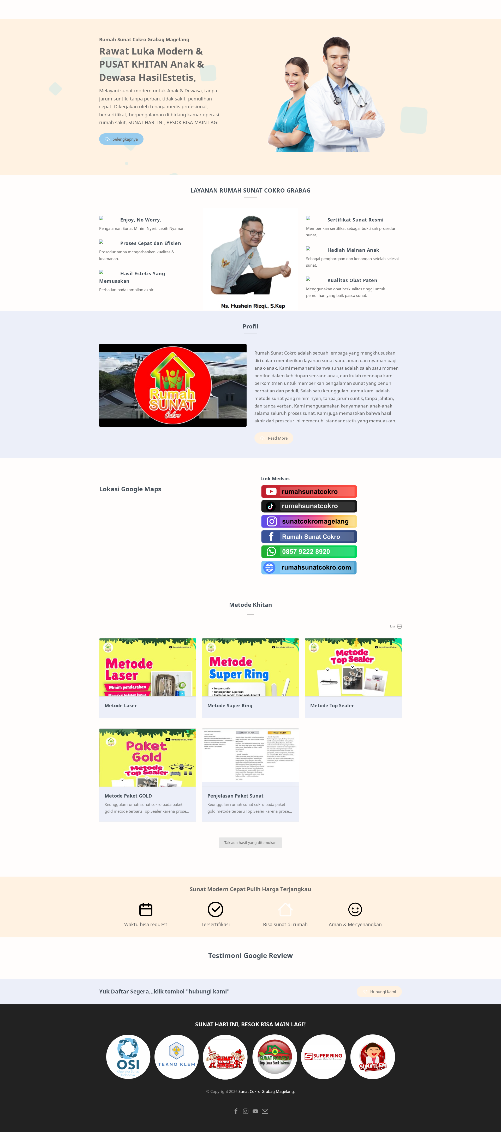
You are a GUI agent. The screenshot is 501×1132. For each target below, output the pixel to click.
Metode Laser (121, 705)
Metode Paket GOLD (128, 796)
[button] (236, 1112)
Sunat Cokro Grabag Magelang (266, 1091)
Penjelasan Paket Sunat (235, 796)
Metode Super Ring (229, 705)
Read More (278, 438)
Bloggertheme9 (262, 1097)
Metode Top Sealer (332, 705)
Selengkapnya (125, 139)
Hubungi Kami (383, 991)
